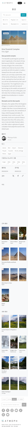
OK (24, 405)
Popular (14, 20)
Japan (20, 352)
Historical (20, 148)
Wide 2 (9, 162)
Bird (9, 148)
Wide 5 (23, 162)
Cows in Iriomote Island (22, 350)
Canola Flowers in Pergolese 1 (9, 329)
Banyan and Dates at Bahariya (22, 241)
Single (4, 162)
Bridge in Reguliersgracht (14, 350)
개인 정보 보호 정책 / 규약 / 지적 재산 (10, 426)
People (4, 151)
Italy (3, 331)
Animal (4, 148)
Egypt (7, 51)
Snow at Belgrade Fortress (5, 350)
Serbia (3, 352)
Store (20, 3)
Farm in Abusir (14, 241)
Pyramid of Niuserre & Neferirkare (5, 241)
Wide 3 (14, 162)
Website (9, 140)
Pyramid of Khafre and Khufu (9, 262)
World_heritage (19, 151)
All (5, 20)
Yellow (4, 154)
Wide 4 (18, 162)
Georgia (4, 393)
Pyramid (10, 151)
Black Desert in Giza (7, 283)
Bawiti (3, 303)
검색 (23, 15)
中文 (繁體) (20, 399)
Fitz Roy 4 (4, 371)
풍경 (14, 9)
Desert (14, 148)
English (4, 399)
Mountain (15, 24)
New (5, 24)
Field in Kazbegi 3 (6, 391)
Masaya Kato (12, 137)
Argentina (4, 372)
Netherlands (13, 352)
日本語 (9, 399)
